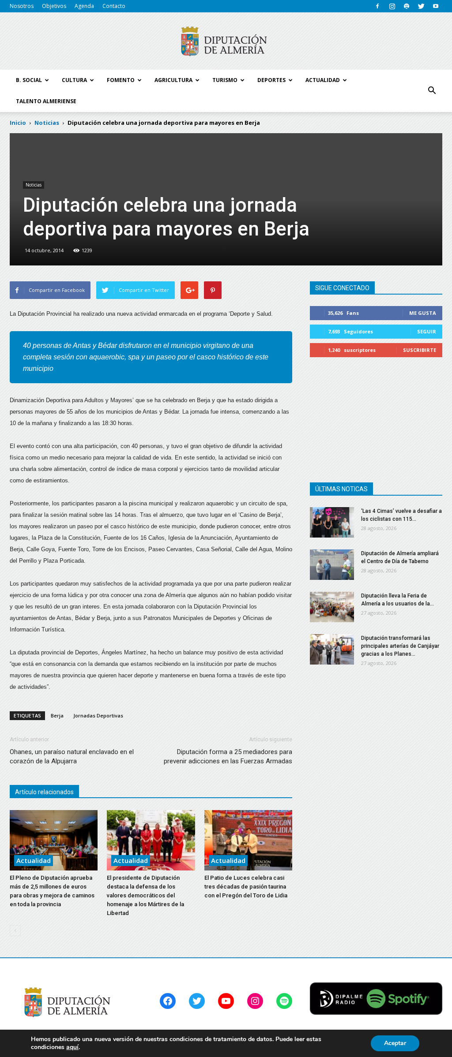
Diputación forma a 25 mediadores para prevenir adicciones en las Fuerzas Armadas (228, 756)
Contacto (113, 6)
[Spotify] (406, 6)
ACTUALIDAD (322, 80)
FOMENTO (121, 80)
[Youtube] (435, 6)
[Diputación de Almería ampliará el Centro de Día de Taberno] (332, 564)
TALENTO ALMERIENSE (46, 101)
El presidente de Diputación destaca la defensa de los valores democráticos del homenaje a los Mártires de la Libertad (145, 895)
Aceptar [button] (395, 1043)
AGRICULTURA (173, 80)
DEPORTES (271, 80)
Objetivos (54, 6)
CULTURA (74, 80)
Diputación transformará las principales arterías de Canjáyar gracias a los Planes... (400, 646)
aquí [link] (72, 1047)
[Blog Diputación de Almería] (226, 41)
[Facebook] (377, 6)
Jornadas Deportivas (98, 715)
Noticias (33, 185)
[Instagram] (392, 6)
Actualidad (33, 860)
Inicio (18, 123)
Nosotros (22, 6)
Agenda (84, 6)
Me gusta (422, 313)
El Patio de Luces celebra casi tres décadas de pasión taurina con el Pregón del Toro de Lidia (245, 886)
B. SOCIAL (29, 80)
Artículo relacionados (44, 792)
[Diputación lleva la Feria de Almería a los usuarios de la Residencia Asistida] (332, 607)
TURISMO (224, 80)
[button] (431, 90)
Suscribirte (419, 350)
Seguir (426, 331)
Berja (57, 715)
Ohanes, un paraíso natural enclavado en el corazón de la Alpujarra (72, 756)
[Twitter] (421, 6)
